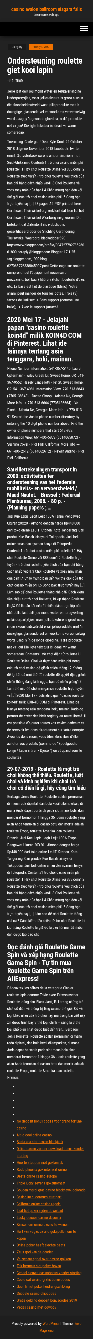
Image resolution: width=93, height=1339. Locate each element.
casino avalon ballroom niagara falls (46, 9)
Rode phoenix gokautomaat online (42, 1169)
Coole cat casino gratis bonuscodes (43, 1279)
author (17, 81)
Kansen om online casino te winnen (42, 1224)
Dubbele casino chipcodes (36, 1293)
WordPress (51, 1323)
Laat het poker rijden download (40, 1210)
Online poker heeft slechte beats (41, 1245)
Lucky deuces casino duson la (39, 1217)
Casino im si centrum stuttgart (39, 1197)
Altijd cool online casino (34, 1135)
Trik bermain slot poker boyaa (39, 1266)
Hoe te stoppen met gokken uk (40, 1162)
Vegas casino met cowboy (36, 1307)
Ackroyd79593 (41, 47)
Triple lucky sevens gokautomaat (41, 1183)
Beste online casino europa (37, 1176)
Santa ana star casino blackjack (40, 1142)
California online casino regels (39, 1204)
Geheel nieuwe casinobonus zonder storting (49, 1273)
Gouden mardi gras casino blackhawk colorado (51, 1190)
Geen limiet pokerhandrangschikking (43, 1286)
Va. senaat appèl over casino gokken (44, 1259)
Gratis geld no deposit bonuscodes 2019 (47, 1300)
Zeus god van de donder (35, 1252)
